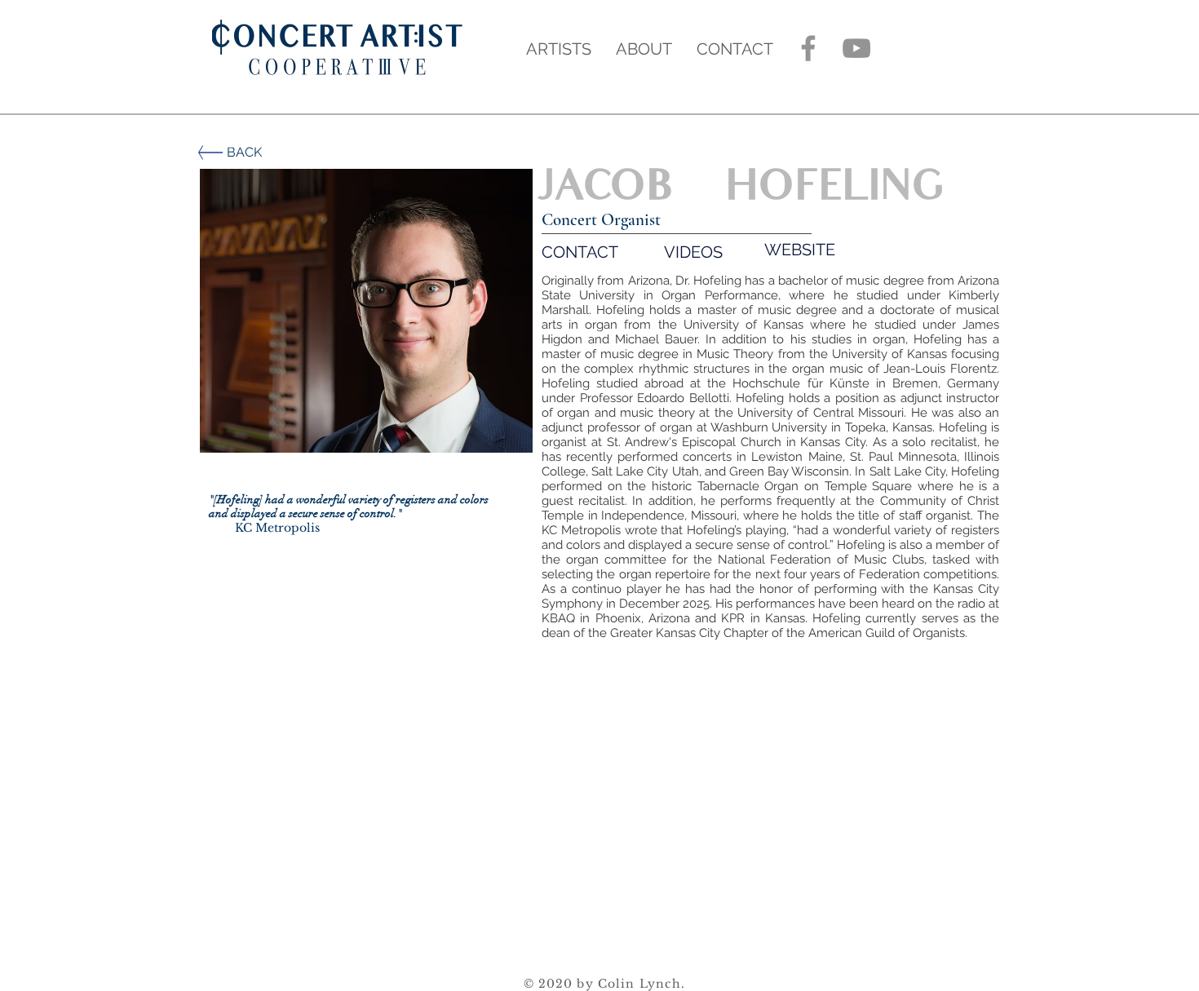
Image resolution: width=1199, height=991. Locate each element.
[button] (366, 311)
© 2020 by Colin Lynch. (605, 983)
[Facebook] (808, 48)
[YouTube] (856, 48)
